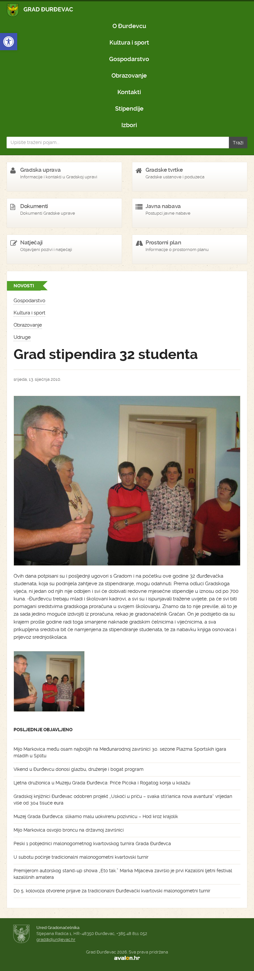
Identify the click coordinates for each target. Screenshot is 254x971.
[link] (8, 41)
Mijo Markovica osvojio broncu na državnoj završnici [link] (69, 830)
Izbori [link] (129, 125)
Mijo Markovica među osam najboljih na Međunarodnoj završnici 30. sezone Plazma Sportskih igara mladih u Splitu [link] (120, 752)
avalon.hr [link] (127, 958)
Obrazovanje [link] (129, 75)
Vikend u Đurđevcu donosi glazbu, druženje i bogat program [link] (79, 769)
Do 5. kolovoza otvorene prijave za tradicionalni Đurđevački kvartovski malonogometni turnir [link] (112, 890)
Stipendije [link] (129, 108)
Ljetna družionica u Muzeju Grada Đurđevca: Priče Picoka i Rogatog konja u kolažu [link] (102, 782)
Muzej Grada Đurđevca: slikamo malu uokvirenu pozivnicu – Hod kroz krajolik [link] (96, 816)
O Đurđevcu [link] (129, 25)
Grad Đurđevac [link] (40, 10)
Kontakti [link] (129, 92)
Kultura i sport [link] (129, 42)
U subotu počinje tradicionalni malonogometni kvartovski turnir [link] (81, 857)
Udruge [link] (22, 337)
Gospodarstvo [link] (129, 58)
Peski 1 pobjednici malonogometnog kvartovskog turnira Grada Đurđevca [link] (92, 843)
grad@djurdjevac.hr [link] (55, 939)
